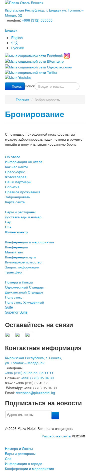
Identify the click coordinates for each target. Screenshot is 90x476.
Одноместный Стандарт (24, 287)
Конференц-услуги (20, 256)
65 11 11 (47, 372)
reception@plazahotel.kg (35, 392)
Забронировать (17, 196)
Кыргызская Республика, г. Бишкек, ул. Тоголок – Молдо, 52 (33, 360)
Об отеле (12, 156)
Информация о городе (23, 463)
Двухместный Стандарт (24, 292)
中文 (14, 42)
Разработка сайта (56, 435)
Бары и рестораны (20, 211)
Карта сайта (15, 201)
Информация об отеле (23, 161)
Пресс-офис (15, 171)
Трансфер (13, 271)
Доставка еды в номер (23, 216)
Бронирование (34, 114)
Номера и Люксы (19, 281)
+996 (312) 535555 (37, 20)
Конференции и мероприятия (29, 241)
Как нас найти (16, 166)
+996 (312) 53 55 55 (21, 372)
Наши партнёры (18, 181)
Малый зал (14, 251)
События (12, 186)
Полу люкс (13, 297)
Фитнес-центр (16, 231)
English (17, 37)
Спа (8, 226)
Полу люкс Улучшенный (24, 302)
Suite (9, 307)
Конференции (16, 246)
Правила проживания (22, 191)
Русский (17, 47)
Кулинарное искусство (23, 261)
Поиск (17, 86)
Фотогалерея (15, 176)
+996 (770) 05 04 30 (37, 377)
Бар (8, 221)
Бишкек (11, 30)
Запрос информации (22, 266)
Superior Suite (16, 312)
